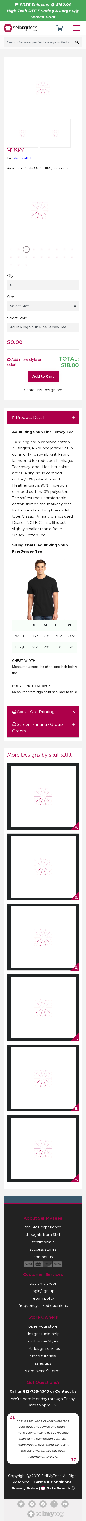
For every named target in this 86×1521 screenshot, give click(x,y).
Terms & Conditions (52, 1482)
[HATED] (43, 937)
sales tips (43, 1363)
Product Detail (29, 417)
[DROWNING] (43, 1148)
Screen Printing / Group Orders (37, 727)
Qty (10, 276)
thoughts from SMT (43, 1234)
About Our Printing (35, 712)
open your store (43, 1326)
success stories (43, 1249)
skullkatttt (22, 158)
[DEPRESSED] (43, 866)
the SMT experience (43, 1227)
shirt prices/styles (43, 1341)
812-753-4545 (36, 1391)
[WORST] (43, 1007)
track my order (43, 1283)
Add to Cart (43, 376)
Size (10, 297)
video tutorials (43, 1356)
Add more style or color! (24, 362)
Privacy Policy (24, 1488)
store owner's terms (43, 1370)
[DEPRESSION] (43, 796)
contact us (43, 1256)
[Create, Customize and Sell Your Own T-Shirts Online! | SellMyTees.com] (20, 28)
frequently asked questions (43, 1305)
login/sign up (43, 1291)
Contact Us (66, 1391)
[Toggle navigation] (77, 28)
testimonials (43, 1242)
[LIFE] (43, 1078)
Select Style (17, 318)
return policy (43, 1298)
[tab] (43, 417)
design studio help (43, 1334)
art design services (43, 1348)
